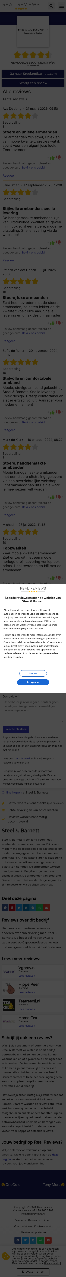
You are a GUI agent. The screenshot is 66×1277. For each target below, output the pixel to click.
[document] (33, 638)
